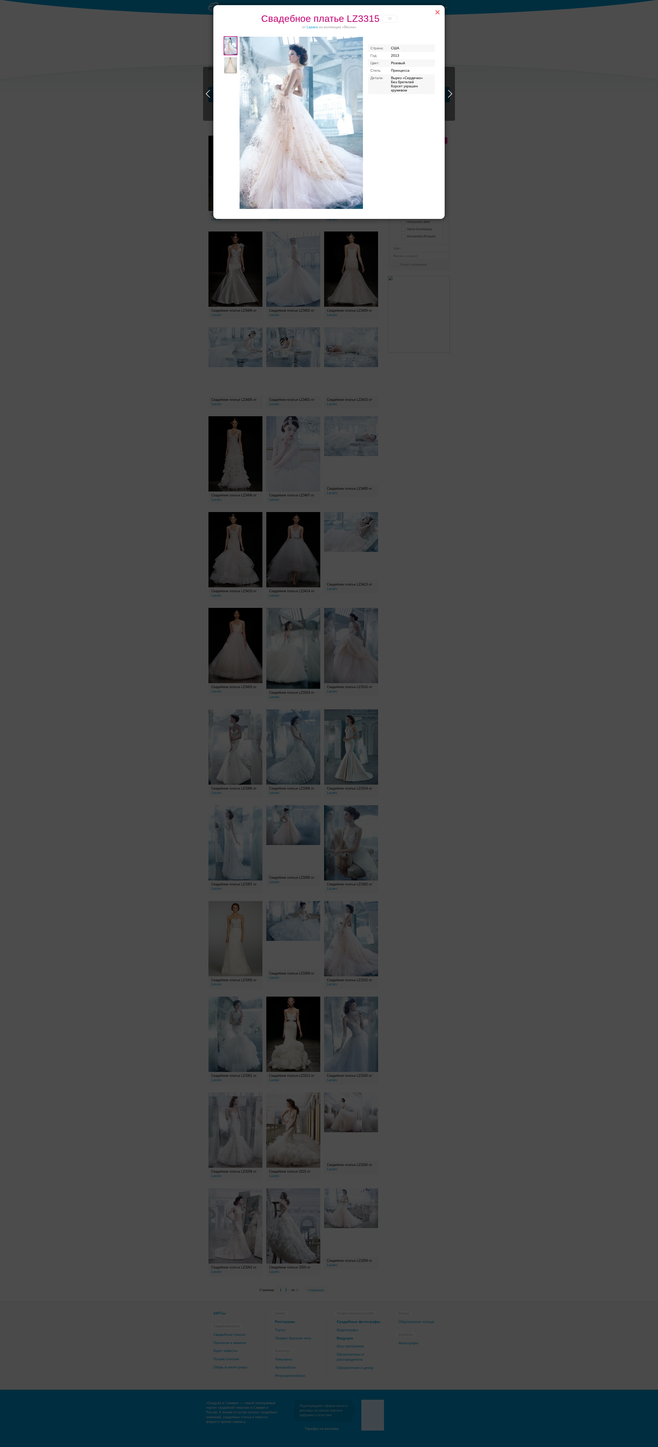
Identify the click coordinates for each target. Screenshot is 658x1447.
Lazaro (312, 27)
